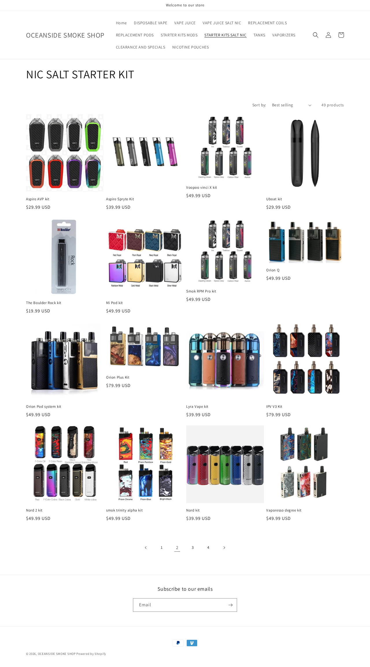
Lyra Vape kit (197, 406)
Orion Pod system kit (43, 406)
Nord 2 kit (34, 510)
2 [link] (177, 547)
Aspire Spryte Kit (120, 199)
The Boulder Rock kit (43, 303)
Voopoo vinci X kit (201, 187)
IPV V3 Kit (274, 406)
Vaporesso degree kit (283, 510)
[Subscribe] (230, 605)
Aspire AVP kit (37, 199)
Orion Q (273, 270)
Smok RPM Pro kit (201, 291)
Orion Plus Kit (117, 377)
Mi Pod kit (114, 303)
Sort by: (259, 105)
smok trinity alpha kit (124, 510)
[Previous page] (146, 547)
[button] (315, 35)
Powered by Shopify (91, 654)
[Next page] (224, 547)
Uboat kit (274, 199)
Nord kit (193, 510)
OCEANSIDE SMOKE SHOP (57, 654)
